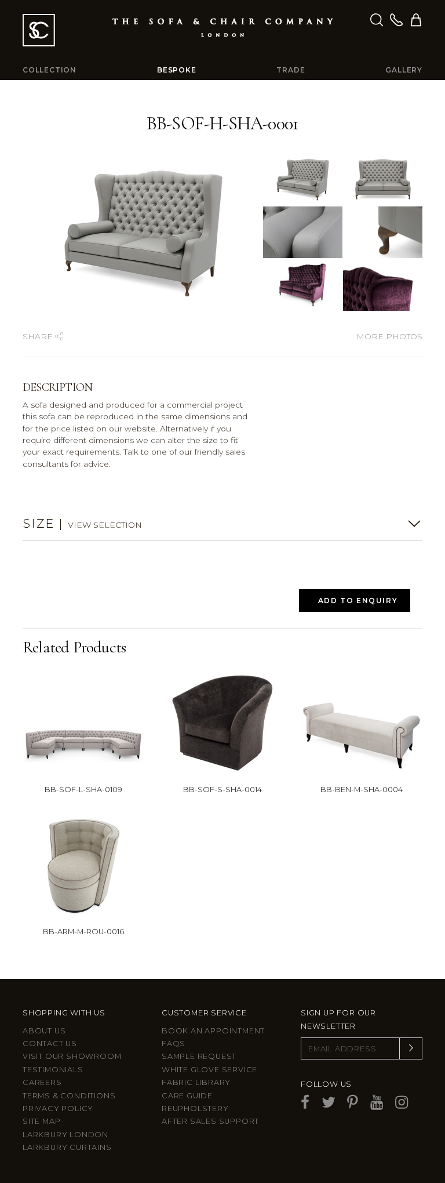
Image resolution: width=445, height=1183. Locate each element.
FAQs (173, 1043)
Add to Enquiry (357, 600)
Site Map (41, 1121)
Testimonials (53, 1069)
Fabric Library (196, 1082)
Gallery (403, 70)
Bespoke (176, 70)
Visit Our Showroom (72, 1056)
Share (39, 336)
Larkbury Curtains (67, 1147)
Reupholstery (195, 1108)
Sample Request (199, 1056)
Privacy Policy (58, 1108)
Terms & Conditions (69, 1095)
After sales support (210, 1121)
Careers (42, 1082)
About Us (44, 1030)
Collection (49, 70)
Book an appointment (213, 1030)
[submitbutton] (410, 1048)
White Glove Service (209, 1069)
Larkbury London (65, 1134)
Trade (290, 70)
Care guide (187, 1095)
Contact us (50, 1043)
